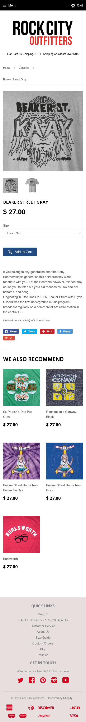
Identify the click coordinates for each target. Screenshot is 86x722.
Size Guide (43, 637)
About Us (43, 631)
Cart (79, 5)
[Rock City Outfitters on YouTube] (65, 681)
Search (43, 614)
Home (6, 68)
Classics (24, 68)
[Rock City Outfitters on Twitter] (20, 681)
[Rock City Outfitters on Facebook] (32, 681)
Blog (43, 649)
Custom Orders (43, 643)
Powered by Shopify (60, 698)
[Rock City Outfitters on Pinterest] (43, 681)
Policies (43, 654)
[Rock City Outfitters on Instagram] (54, 681)
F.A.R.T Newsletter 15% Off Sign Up (43, 620)
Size (6, 225)
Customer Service (43, 626)
